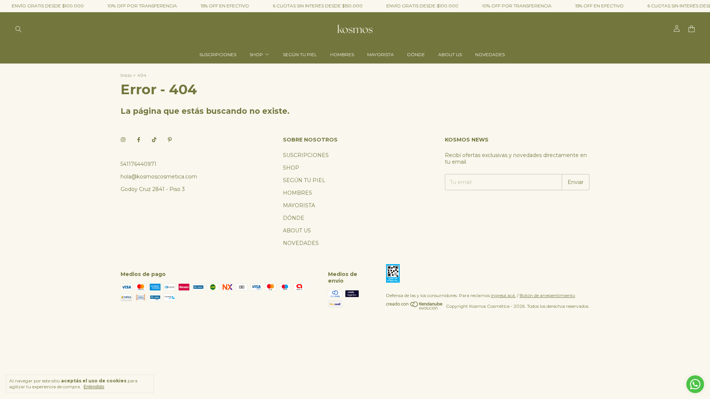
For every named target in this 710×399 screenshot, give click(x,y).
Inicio (126, 75)
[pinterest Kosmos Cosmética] (169, 139)
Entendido (94, 386)
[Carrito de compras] (691, 29)
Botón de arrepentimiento (547, 295)
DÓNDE (416, 54)
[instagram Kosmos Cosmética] (123, 139)
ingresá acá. (503, 295)
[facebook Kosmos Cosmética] (138, 139)
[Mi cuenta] (676, 29)
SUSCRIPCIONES (217, 54)
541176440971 (138, 164)
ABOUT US (450, 54)
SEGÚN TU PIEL (300, 54)
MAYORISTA (380, 54)
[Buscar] (18, 29)
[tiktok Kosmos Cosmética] (154, 139)
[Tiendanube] (414, 308)
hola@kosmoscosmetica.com (159, 176)
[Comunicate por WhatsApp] (695, 384)
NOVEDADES (490, 54)
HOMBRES (342, 54)
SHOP (256, 54)
